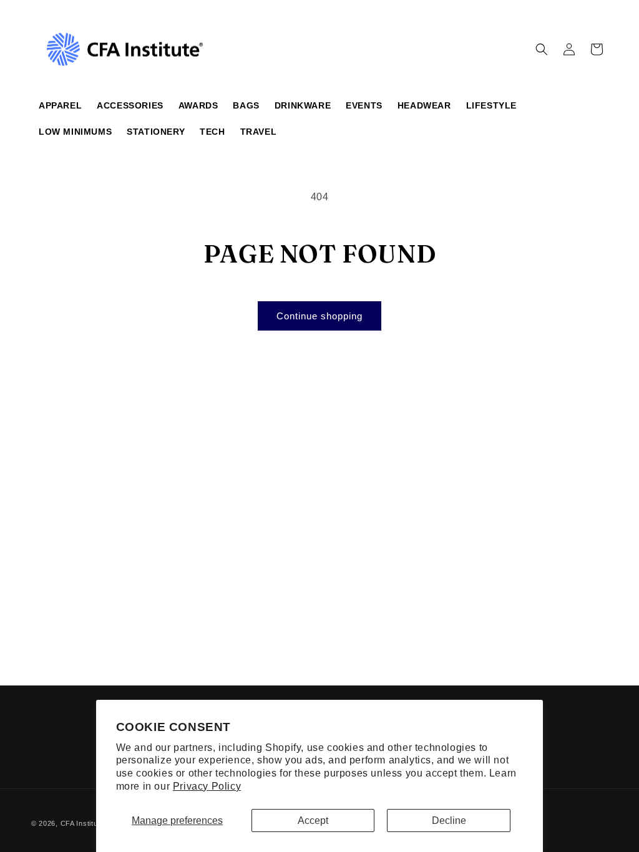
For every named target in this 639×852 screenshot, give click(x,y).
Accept (313, 820)
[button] (541, 49)
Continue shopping (319, 316)
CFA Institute (82, 823)
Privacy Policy (207, 786)
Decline (449, 820)
